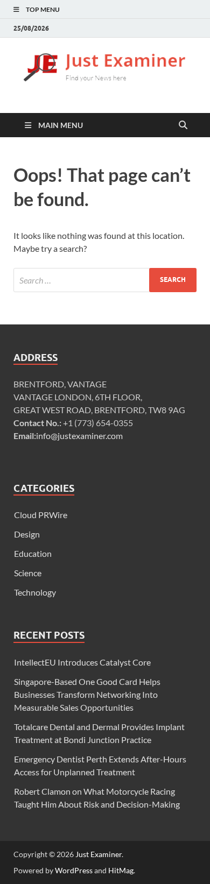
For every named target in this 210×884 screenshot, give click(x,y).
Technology (35, 592)
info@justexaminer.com (79, 435)
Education (33, 553)
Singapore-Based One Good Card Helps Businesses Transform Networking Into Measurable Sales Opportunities (87, 694)
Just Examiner (98, 854)
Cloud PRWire (40, 515)
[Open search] (183, 125)
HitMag (121, 870)
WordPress (74, 870)
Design (27, 534)
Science (27, 573)
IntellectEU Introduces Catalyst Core (82, 662)
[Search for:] (105, 280)
